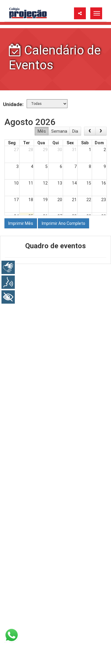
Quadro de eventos (55, 246)
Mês (42, 131)
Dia (75, 131)
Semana (59, 131)
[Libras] (8, 267)
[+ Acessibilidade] (8, 297)
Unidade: (13, 104)
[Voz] (8, 282)
